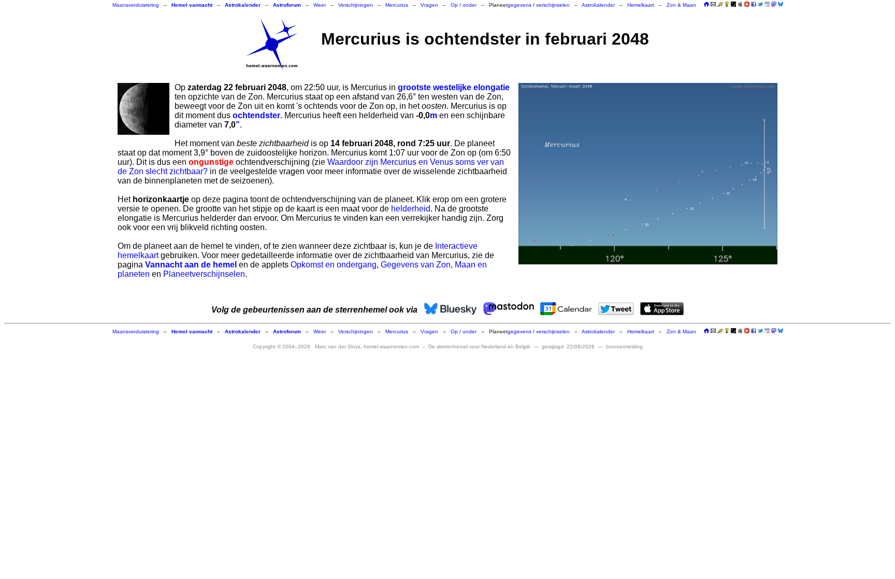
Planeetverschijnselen (204, 274)
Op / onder (464, 5)
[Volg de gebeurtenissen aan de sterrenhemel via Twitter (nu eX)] (760, 4)
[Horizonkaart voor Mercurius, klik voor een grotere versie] (647, 173)
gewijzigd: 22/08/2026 (568, 346)
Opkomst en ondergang (334, 264)
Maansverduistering (135, 5)
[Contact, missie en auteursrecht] (713, 5)
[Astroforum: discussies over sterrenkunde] (733, 5)
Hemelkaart (640, 5)
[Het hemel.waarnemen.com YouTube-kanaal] (746, 4)
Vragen (429, 5)
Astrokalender (598, 5)
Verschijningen (355, 5)
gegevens (519, 5)
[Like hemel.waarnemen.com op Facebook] (753, 4)
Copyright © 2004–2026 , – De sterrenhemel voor (391, 346)
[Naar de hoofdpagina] (706, 5)
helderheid (410, 208)
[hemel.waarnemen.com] (272, 44)
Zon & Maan (681, 5)
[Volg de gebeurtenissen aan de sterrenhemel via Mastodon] (773, 4)
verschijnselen (553, 5)
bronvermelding (624, 346)
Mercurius (396, 5)
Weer (319, 5)
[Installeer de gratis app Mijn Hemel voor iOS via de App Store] (740, 4)
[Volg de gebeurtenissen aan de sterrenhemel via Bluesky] (780, 4)
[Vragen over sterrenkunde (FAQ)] (726, 5)
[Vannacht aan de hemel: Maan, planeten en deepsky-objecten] (720, 5)
